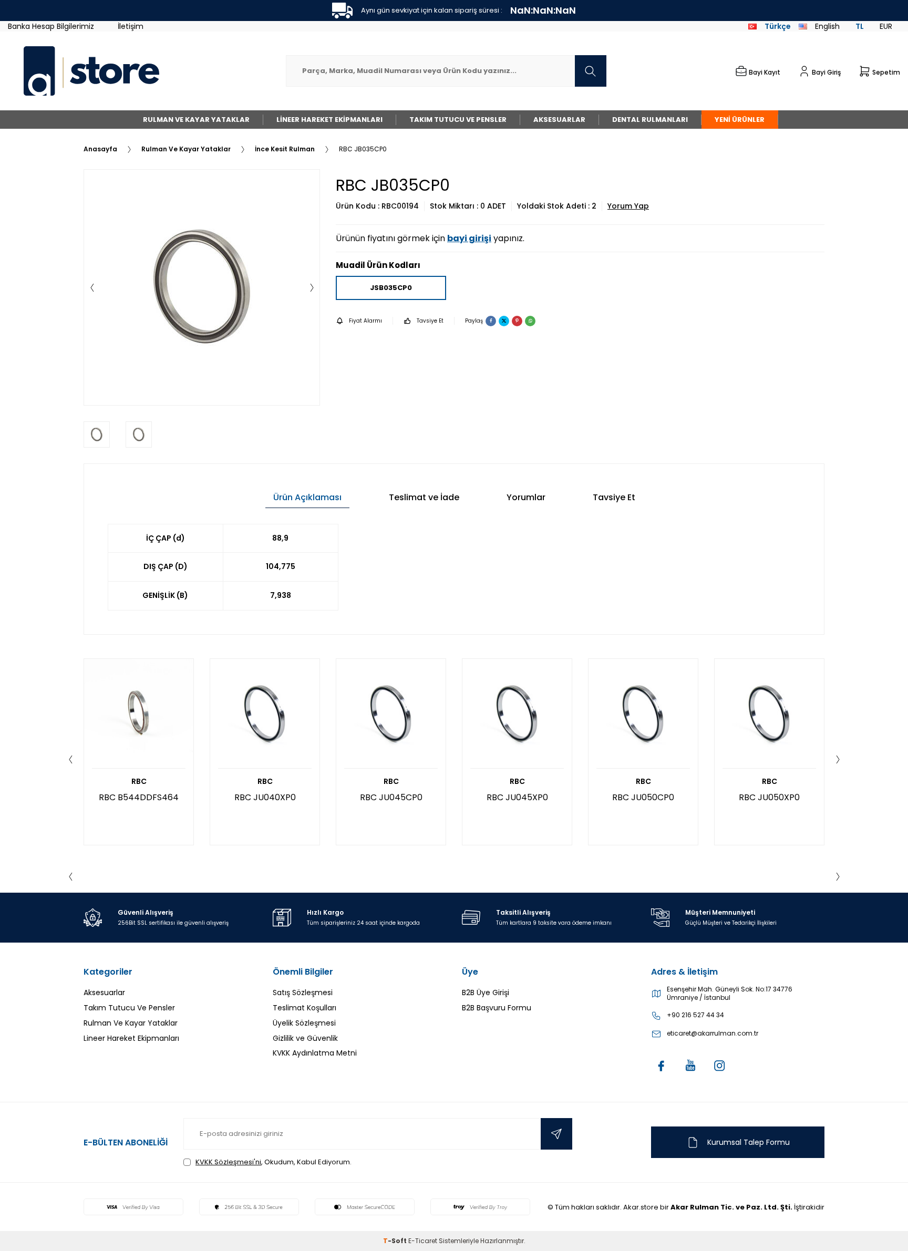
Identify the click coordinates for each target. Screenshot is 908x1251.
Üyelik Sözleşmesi (304, 1023)
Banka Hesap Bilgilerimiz (51, 26)
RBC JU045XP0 (517, 797)
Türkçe (778, 26)
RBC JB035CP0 (363, 149)
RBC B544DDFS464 (139, 797)
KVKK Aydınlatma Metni (315, 1053)
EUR (886, 26)
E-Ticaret (422, 1240)
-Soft (395, 1240)
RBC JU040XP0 (265, 797)
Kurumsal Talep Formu (748, 1142)
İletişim (130, 26)
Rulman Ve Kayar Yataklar (196, 120)
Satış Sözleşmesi (303, 992)
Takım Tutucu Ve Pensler (458, 120)
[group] (201, 287)
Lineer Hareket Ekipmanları (329, 120)
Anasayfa (100, 149)
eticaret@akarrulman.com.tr (712, 1033)
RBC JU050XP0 (769, 797)
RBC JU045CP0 (391, 797)
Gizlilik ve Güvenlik (305, 1038)
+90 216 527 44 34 (695, 1015)
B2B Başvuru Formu (496, 1007)
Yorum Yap (628, 206)
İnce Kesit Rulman (285, 149)
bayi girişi (469, 238)
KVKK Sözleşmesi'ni (228, 1162)
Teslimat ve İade (424, 497)
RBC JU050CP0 (643, 797)
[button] (92, 287)
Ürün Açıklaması (307, 497)
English (827, 26)
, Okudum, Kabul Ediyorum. (273, 1161)
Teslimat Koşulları (304, 1007)
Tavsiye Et (430, 321)
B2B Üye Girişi (485, 992)
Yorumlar (526, 497)
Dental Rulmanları (650, 120)
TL (859, 26)
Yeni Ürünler (740, 120)
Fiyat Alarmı (365, 321)
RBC (139, 782)
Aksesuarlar (559, 120)
